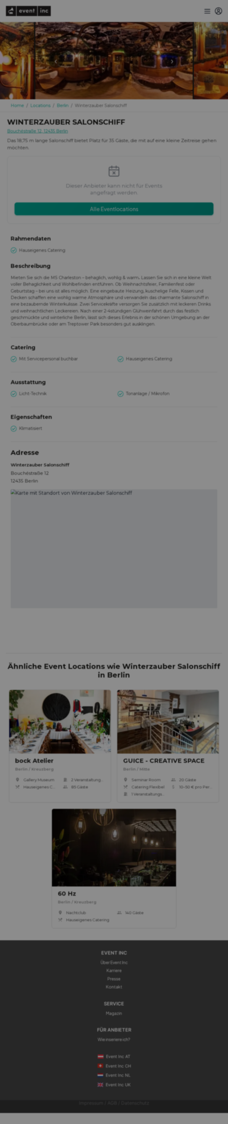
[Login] (218, 11)
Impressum (91, 1103)
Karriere (114, 970)
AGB (112, 1103)
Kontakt (114, 986)
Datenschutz (135, 1103)
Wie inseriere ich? (114, 1039)
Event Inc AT (118, 1056)
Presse (114, 978)
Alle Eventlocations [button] (114, 208)
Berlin (63, 105)
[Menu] (206, 11)
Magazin (114, 1013)
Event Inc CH (118, 1065)
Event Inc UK (118, 1084)
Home (17, 105)
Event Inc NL (118, 1075)
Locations (40, 105)
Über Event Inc (114, 962)
